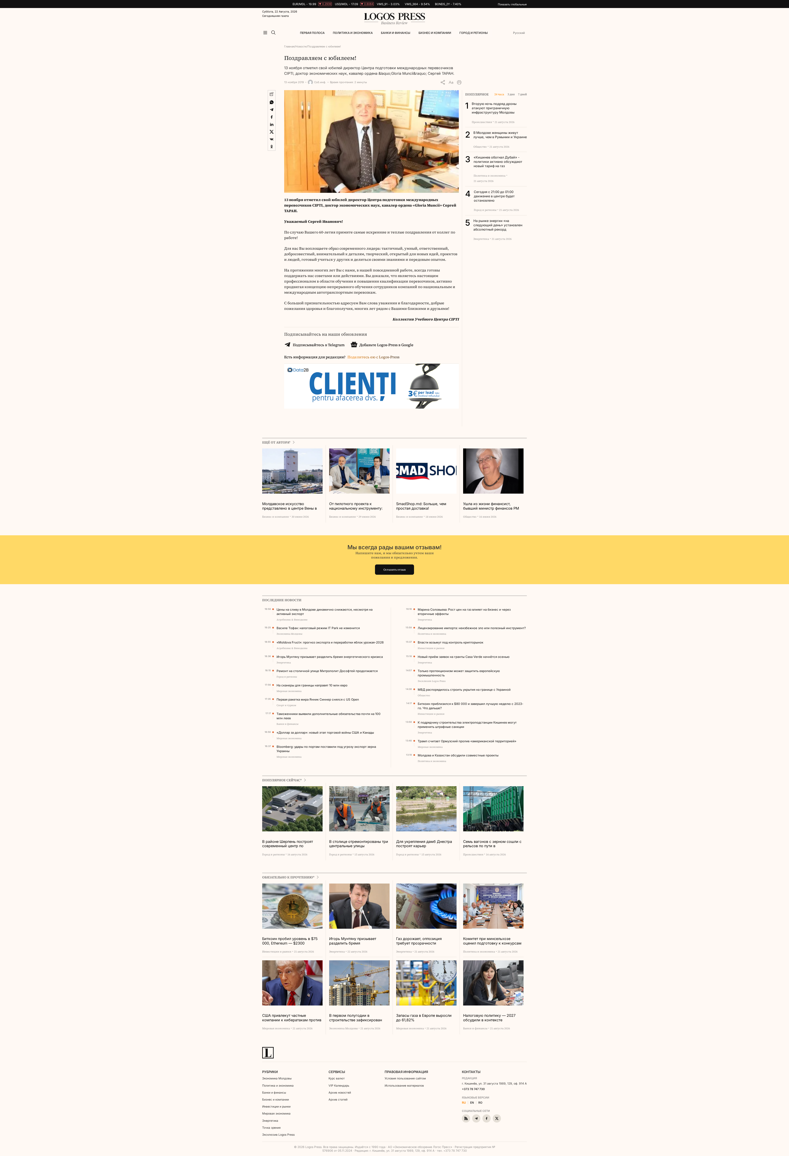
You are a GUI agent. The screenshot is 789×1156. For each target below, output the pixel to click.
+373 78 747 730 (473, 1089)
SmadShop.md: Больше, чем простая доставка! (421, 506)
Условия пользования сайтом (405, 1078)
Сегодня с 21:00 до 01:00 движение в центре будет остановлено (494, 196)
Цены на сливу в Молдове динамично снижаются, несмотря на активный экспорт (325, 612)
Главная (289, 46)
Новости (301, 46)
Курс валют (337, 1078)
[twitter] (497, 1118)
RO (480, 1102)
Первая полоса (312, 32)
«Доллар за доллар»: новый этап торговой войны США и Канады (325, 732)
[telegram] (476, 1118)
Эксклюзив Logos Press (278, 1134)
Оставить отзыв (394, 570)
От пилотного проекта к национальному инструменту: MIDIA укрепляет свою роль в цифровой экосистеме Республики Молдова (356, 506)
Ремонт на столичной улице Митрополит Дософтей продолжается (327, 671)
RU (464, 1102)
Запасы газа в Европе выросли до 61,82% (424, 1017)
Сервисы (337, 1072)
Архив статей (338, 1099)
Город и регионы (473, 32)
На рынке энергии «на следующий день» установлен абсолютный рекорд (497, 225)
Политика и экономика (353, 32)
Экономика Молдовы (277, 1078)
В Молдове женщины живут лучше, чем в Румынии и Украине (500, 135)
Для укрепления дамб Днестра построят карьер (424, 843)
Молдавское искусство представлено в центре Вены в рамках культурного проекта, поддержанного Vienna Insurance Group (291, 506)
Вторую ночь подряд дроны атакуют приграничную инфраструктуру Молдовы (494, 108)
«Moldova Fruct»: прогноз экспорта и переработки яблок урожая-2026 (330, 642)
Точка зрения (271, 1127)
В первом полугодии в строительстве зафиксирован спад (355, 1018)
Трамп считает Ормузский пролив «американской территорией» (467, 741)
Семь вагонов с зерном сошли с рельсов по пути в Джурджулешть (492, 844)
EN (472, 1102)
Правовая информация (406, 1072)
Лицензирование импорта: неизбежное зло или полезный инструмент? (472, 628)
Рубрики (270, 1072)
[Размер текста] (451, 82)
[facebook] (486, 1118)
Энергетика (270, 1120)
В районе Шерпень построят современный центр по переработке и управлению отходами (287, 844)
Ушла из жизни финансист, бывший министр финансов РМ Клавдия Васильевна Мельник (491, 506)
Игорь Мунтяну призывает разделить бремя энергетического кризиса (330, 657)
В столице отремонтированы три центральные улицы (358, 843)
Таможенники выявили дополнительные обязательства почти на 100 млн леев (329, 716)
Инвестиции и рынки (276, 1106)
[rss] (466, 1118)
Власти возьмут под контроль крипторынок (450, 642)
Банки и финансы (395, 32)
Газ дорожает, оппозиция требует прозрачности (419, 941)
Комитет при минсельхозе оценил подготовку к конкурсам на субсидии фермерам (492, 941)
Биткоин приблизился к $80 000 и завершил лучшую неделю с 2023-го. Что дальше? (470, 706)
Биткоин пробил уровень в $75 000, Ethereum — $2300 (290, 941)
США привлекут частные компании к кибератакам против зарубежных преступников (291, 1018)
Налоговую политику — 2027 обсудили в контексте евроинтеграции (489, 1018)
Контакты (471, 1072)
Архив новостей (340, 1092)
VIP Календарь (339, 1085)
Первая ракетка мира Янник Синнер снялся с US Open (318, 699)
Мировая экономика (276, 1113)
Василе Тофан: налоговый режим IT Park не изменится (318, 628)
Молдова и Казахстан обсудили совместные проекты (458, 755)
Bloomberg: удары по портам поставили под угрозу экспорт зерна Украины (326, 749)
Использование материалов (404, 1085)
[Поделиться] (443, 82)
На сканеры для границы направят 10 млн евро (312, 685)
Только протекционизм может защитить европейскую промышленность (459, 673)
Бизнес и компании (435, 32)
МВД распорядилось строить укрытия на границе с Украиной (464, 690)
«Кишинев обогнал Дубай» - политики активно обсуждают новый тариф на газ (498, 161)
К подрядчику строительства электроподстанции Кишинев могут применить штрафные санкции (467, 724)
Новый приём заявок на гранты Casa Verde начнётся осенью (464, 657)
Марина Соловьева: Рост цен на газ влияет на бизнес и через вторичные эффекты (464, 612)
